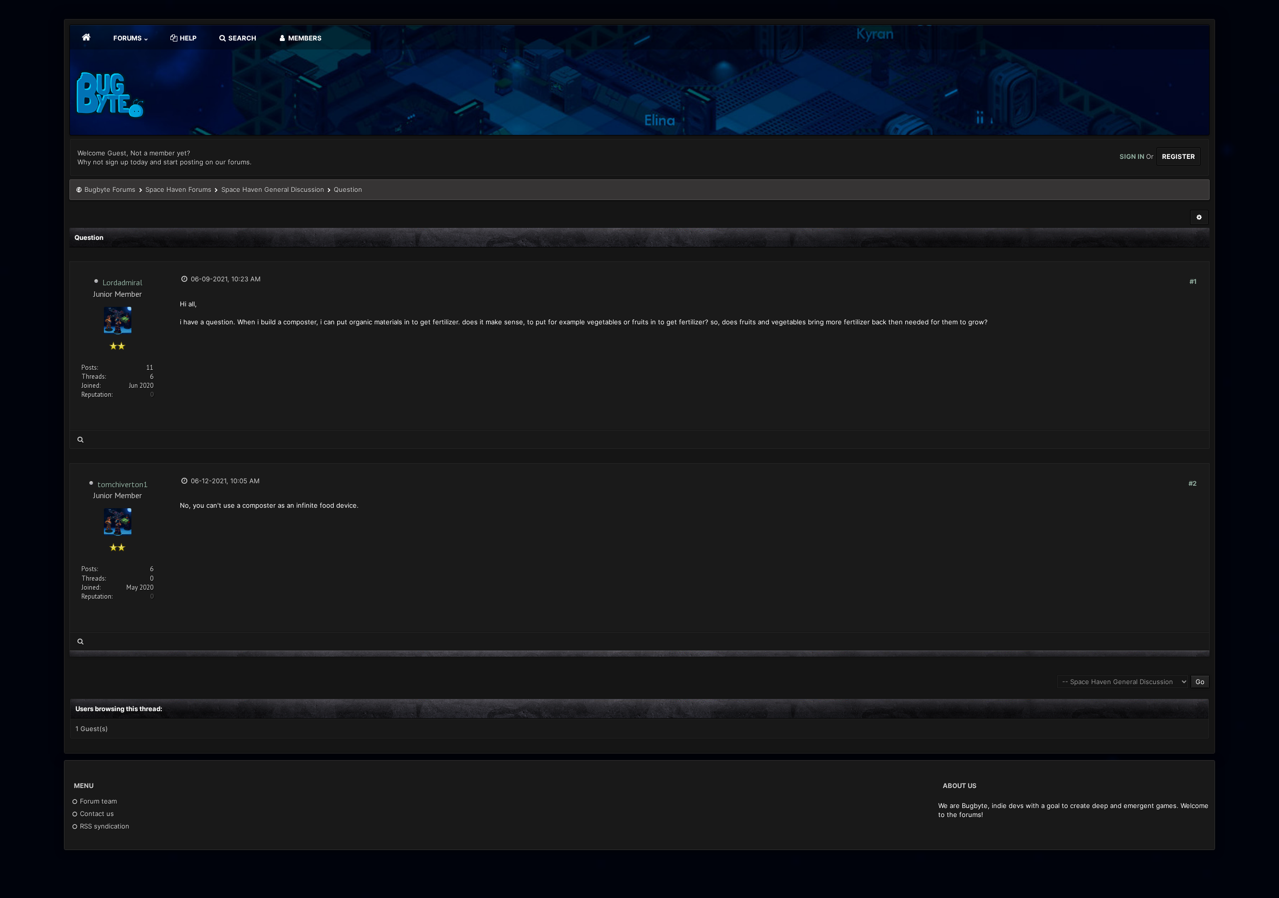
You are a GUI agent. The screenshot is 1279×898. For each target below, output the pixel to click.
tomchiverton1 (122, 484)
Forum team (97, 801)
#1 (1193, 281)
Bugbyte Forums (109, 189)
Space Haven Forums (178, 189)
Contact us (96, 814)
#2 (1193, 483)
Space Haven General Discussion (272, 189)
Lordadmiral (122, 282)
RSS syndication (103, 826)
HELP (187, 38)
